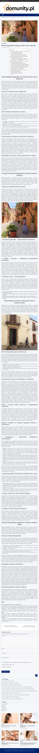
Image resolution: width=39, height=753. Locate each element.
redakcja (8, 47)
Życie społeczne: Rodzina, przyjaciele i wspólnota (18, 54)
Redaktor (8, 727)
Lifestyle (3, 707)
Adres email (4, 653)
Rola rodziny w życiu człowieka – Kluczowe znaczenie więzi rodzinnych (11, 626)
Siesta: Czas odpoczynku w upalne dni (16, 52)
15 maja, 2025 (22, 728)
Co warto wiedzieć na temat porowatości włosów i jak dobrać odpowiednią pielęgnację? (17, 686)
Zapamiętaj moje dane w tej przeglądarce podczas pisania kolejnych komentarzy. (17, 662)
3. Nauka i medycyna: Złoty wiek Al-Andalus (17, 68)
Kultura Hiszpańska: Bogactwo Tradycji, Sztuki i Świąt (18, 70)
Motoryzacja (4, 709)
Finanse (3, 705)
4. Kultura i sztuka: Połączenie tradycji (16, 69)
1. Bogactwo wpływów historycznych (16, 57)
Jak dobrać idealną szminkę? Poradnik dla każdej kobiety (12, 684)
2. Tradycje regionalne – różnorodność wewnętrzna (19, 58)
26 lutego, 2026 (4, 727)
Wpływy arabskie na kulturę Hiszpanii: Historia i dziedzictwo (20, 65)
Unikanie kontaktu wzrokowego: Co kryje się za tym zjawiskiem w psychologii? (15, 694)
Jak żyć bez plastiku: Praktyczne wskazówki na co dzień (11, 692)
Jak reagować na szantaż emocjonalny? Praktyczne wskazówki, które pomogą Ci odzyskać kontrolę (19, 690)
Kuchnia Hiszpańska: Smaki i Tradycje (17, 73)
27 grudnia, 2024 (4, 47)
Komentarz (4, 635)
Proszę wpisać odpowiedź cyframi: (8, 664)
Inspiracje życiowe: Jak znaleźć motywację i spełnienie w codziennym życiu (28, 626)
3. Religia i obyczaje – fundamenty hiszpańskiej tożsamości (20, 59)
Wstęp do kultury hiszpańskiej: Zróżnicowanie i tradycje (19, 56)
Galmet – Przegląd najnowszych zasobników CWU (10, 696)
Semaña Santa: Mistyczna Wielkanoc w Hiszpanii (18, 63)
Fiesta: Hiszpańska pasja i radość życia (17, 62)
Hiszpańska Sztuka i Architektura (16, 72)
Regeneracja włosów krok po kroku (9, 725)
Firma (3, 706)
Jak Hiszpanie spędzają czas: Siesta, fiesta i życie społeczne (19, 51)
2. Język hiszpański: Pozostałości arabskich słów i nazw (19, 67)
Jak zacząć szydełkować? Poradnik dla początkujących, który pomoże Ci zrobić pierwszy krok (18, 688)
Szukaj (36, 675)
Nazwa (3, 648)
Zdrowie (3, 710)
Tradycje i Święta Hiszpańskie (15, 71)
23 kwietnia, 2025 (4, 745)
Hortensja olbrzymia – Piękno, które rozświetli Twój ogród (12, 698)
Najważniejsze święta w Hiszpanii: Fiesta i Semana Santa (19, 61)
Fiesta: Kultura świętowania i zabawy (16, 53)
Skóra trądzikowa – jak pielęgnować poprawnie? (10, 682)
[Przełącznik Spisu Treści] (28, 50)
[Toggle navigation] (3, 15)
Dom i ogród (4, 43)
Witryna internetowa (5, 657)
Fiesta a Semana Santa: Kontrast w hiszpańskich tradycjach (20, 64)
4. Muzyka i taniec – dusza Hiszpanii (16, 60)
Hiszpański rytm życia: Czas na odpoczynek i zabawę (19, 55)
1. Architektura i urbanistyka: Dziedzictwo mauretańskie (19, 66)
